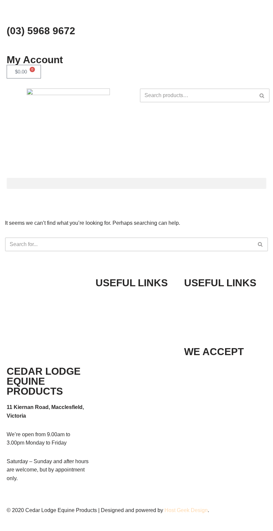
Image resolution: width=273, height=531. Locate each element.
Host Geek (176, 510)
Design (199, 510)
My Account (35, 59)
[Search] (262, 95)
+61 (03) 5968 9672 (227, 299)
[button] (136, 183)
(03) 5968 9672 (41, 30)
